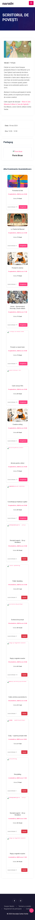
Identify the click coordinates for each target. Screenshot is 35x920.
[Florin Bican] (17, 151)
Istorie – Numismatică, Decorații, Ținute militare (17, 307)
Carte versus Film (17, 386)
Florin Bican (17, 155)
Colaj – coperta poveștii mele (17, 736)
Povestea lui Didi (17, 190)
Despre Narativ (9, 906)
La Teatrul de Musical (17, 229)
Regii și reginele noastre (17, 658)
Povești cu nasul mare (17, 347)
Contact (28, 909)
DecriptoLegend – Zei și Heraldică (17, 541)
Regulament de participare (13, 909)
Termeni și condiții (25, 906)
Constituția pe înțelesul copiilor (17, 502)
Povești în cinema (17, 268)
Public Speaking (17, 581)
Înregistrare (23, 207)
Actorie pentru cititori (17, 463)
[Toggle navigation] (31, 3)
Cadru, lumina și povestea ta (17, 697)
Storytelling (17, 774)
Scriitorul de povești (17, 620)
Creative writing (17, 424)
